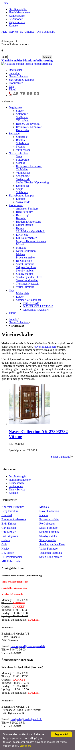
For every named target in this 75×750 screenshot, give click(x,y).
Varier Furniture (48, 548)
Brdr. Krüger (8, 523)
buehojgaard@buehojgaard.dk (28, 646)
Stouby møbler (47, 540)
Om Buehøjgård (18, 9)
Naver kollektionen (45, 346)
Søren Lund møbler (50, 556)
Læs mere (25, 745)
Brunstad (6, 515)
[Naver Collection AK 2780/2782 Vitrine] (29, 423)
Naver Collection (49, 511)
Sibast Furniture (48, 527)
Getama (5, 540)
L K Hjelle (7, 552)
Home (5, 3)
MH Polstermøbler (12, 561)
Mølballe (44, 506)
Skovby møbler (48, 536)
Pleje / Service (17, 22)
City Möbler (8, 531)
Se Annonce (16, 18)
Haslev (5, 548)
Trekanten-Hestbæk (50, 552)
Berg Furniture (9, 511)
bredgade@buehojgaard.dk (26, 719)
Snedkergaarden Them (52, 544)
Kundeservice (17, 15)
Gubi (4, 544)
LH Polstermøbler (11, 556)
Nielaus (43, 515)
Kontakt (13, 25)
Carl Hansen (8, 527)
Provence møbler (49, 519)
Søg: (4, 56)
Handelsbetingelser (20, 12)
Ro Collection (47, 523)
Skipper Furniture (49, 531)
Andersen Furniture (12, 506)
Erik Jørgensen (10, 536)
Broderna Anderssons (13, 519)
